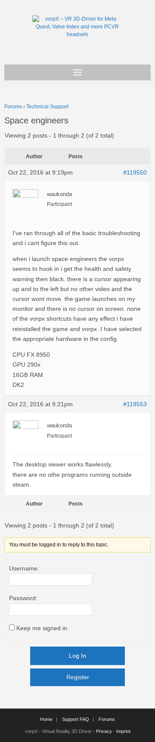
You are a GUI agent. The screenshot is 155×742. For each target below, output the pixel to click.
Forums (13, 107)
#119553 (135, 404)
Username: (24, 568)
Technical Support (47, 107)
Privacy (104, 731)
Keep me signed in (41, 628)
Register (77, 677)
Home (46, 719)
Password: (23, 598)
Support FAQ (75, 719)
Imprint (123, 731)
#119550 (135, 172)
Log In (77, 655)
